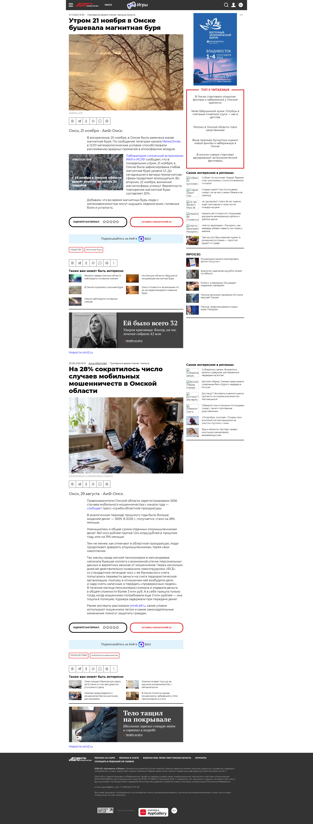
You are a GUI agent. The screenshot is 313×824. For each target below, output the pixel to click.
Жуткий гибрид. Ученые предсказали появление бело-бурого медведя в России (223, 384)
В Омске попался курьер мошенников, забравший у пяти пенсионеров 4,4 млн (160, 696)
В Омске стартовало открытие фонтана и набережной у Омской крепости (215, 99)
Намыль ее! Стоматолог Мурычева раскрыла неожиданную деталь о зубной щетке (221, 216)
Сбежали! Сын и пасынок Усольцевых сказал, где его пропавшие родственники (223, 408)
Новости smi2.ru (81, 352)
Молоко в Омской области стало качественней (215, 129)
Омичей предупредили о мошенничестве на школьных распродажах (101, 696)
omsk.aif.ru (138, 605)
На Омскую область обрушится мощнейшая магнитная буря (159, 277)
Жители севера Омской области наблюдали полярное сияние (102, 277)
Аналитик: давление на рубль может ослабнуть (221, 272)
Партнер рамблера (125, 810)
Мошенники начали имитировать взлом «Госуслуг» (220, 260)
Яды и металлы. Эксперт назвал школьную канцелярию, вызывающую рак (219, 432)
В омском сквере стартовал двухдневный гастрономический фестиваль (215, 157)
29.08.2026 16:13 (77, 363)
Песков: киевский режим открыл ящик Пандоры (219, 308)
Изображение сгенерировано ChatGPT (91, 475)
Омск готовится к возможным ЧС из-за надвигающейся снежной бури (160, 290)
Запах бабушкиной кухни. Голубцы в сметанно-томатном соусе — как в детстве (215, 114)
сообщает (94, 508)
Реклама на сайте (105, 758)
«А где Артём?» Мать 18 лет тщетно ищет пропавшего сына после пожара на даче (221, 204)
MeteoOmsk (171, 141)
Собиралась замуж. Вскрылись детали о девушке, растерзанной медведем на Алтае (220, 372)
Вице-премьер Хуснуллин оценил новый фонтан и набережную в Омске (215, 143)
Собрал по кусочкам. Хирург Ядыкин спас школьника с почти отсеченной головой (223, 180)
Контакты (200, 758)
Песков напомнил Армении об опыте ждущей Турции (222, 296)
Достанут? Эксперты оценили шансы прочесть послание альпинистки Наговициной (223, 396)
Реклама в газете (129, 758)
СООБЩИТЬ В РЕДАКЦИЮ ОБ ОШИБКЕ (114, 761)
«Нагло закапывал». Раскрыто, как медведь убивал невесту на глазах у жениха (222, 228)
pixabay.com (76, 112)
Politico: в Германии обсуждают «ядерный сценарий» (218, 284)
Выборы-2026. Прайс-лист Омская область (167, 758)
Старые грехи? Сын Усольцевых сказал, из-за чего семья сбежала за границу (222, 192)
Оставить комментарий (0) (157, 222)
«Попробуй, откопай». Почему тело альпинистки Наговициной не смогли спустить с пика (222, 420)
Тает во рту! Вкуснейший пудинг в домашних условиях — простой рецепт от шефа (221, 240)
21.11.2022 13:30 (76, 14)
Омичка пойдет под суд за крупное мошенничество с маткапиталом (157, 684)
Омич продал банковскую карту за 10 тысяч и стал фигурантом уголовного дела (102, 684)
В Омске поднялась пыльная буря (103, 287)
